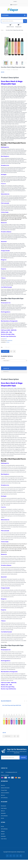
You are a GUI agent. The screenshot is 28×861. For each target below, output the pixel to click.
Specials (3, 833)
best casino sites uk (18, 852)
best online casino (11, 859)
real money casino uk (9, 858)
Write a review (15, 69)
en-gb (15, 1)
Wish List (3, 795)
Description (6, 368)
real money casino (15, 855)
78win (5, 856)
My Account (14, 4)
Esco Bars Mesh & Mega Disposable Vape (14, 30)
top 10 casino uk (14, 857)
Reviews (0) (5, 371)
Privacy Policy (4, 790)
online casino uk (14, 856)
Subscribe (23, 757)
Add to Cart (5, 351)
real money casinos (10, 860)
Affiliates (3, 831)
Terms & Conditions (5, 792)
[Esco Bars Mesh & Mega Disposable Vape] (5, 62)
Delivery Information (5, 787)
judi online (9, 855)
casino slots (7, 853)
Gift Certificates (4, 797)
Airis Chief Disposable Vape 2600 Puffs (11, 705)
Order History (4, 808)
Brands (2, 818)
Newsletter (3, 813)
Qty (1, 347)
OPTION (3, 358)
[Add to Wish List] (11, 351)
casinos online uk (21, 853)
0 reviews (8, 69)
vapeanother (14, 851)
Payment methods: (5, 775)
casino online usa (22, 859)
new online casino (18, 858)
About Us (3, 785)
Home (2, 30)
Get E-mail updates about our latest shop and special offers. (16, 752)
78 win (23, 852)
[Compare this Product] (14, 351)
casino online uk (21, 856)
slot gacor (15, 853)
